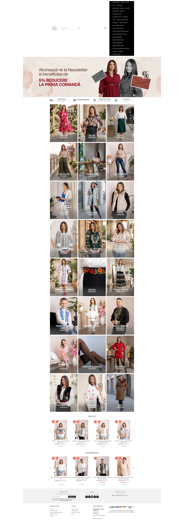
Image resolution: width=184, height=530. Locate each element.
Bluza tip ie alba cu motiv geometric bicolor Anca (123, 441)
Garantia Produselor (76, 512)
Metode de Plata (75, 509)
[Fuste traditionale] (120, 277)
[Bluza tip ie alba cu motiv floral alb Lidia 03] (60, 466)
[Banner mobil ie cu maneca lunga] (63, 239)
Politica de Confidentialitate (66, 500)
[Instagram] (97, 497)
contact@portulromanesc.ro (121, 495)
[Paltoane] (92, 200)
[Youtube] (92, 497)
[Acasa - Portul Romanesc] (54, 28)
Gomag (132, 512)
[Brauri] (92, 277)
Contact (51, 515)
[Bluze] (92, 123)
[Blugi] (120, 162)
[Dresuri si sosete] (92, 354)
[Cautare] (79, 28)
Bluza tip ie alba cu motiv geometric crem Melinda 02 (102, 441)
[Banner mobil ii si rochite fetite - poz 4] (92, 316)
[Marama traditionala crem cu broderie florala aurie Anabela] (123, 466)
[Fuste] (120, 123)
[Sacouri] (63, 200)
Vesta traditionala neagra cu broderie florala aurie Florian (103, 478)
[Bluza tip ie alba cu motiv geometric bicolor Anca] (123, 430)
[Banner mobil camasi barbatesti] (120, 316)
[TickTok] (95, 497)
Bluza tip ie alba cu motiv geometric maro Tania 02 (81, 441)
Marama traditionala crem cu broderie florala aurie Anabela (123, 478)
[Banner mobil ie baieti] (63, 316)
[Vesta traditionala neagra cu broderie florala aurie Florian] (102, 466)
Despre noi (52, 509)
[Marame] (92, 393)
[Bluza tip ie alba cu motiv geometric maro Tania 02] (81, 430)
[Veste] (120, 200)
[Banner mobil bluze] (92, 239)
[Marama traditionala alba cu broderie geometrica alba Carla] (81, 466)
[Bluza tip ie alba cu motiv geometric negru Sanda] (60, 430)
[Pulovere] (120, 354)
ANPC (73, 514)
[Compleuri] (92, 162)
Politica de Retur (75, 510)
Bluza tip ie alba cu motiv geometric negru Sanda (60, 441)
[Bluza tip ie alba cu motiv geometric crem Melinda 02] (102, 430)
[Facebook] (86, 497)
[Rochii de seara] (63, 123)
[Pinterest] (89, 497)
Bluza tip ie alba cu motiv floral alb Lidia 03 (60, 478)
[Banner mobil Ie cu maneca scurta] (120, 239)
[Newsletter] (92, 77)
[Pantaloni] (63, 162)
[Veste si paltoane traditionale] (63, 393)
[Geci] (120, 393)
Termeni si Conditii (54, 510)
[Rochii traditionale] (63, 277)
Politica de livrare (53, 514)
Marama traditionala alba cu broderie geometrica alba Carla (81, 478)
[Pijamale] (63, 354)
